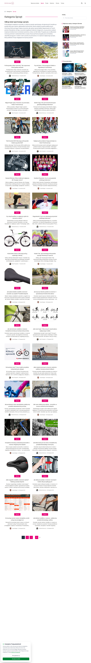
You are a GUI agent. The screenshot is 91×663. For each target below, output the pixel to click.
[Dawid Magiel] (38, 76)
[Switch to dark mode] (85, 3)
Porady (46, 3)
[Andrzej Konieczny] (10, 76)
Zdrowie (57, 3)
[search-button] (81, 3)
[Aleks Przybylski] (10, 113)
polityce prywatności (15, 652)
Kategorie (9, 11)
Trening (62, 3)
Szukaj (63, 14)
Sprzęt (42, 3)
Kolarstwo (52, 3)
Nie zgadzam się (16, 655)
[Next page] (40, 537)
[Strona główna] (5, 11)
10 (36, 537)
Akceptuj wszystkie (16, 658)
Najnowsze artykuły (35, 3)
